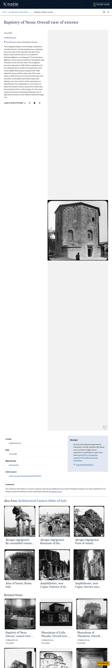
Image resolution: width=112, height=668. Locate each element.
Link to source (11, 472)
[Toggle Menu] (104, 12)
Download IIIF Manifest (85, 465)
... (31, 12)
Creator (9, 439)
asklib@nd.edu (56, 492)
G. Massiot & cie (15, 443)
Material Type (11, 461)
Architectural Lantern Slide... (19, 12)
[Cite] (34, 103)
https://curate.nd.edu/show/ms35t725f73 (25, 476)
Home (5, 12)
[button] (78, 230)
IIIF (74, 445)
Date (7, 450)
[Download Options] (40, 103)
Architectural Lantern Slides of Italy (42, 501)
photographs (14, 465)
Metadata (74, 440)
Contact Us (10, 484)
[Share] (29, 103)
